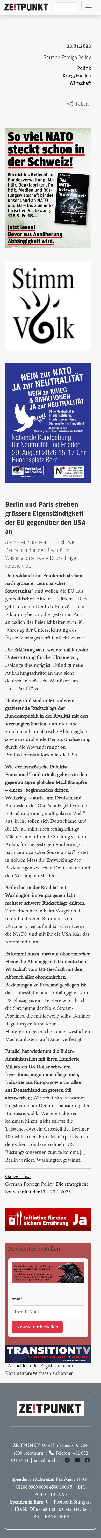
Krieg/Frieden (77, 76)
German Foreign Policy (67, 57)
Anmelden (18, 1366)
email (16, 1299)
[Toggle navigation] (88, 5)
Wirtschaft (80, 83)
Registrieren (52, 1366)
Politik (84, 68)
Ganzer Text (18, 1176)
